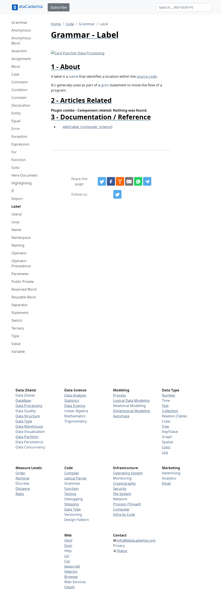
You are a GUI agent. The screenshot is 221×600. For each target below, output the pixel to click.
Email (166, 483)
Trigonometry (75, 421)
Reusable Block (23, 297)
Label (16, 206)
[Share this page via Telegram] (147, 181)
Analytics (169, 478)
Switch (16, 320)
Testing (70, 493)
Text (165, 405)
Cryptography (124, 483)
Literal (16, 214)
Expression (20, 144)
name (73, 76)
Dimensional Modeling (131, 410)
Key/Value (170, 431)
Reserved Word (23, 289)
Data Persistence (29, 442)
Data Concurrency (30, 447)
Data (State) (25, 395)
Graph (167, 436)
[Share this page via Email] (129, 181)
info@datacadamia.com (136, 540)
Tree (165, 426)
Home (56, 24)
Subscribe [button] (59, 7)
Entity (16, 113)
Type (15, 336)
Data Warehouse (29, 426)
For (14, 152)
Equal (16, 121)
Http (68, 550)
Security (119, 488)
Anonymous (21, 30)
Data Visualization (30, 431)
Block (15, 66)
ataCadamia (31, 6)
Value (16, 343)
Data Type (24, 421)
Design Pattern (76, 519)
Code (70, 24)
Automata (121, 416)
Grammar (19, 22)
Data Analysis (75, 395)
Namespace (21, 237)
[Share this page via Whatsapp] (138, 181)
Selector (71, 571)
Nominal (22, 478)
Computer (121, 509)
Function (18, 159)
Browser (71, 576)
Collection (170, 410)
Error (15, 128)
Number (168, 395)
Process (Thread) (127, 504)
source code (147, 76)
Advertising (171, 473)
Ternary (17, 328)
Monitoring (122, 478)
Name (16, 229)
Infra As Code (124, 514)
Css (67, 561)
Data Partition (27, 436)
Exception (19, 136)
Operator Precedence (21, 263)
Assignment (21, 58)
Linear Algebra (76, 410)
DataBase (23, 400)
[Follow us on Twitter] (117, 194)
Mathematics (75, 416)
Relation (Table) (174, 416)
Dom (68, 545)
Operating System (128, 473)
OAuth (69, 587)
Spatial (167, 442)
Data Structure (28, 416)
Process (119, 395)
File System (122, 493)
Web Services (75, 581)
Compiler (71, 473)
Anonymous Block (21, 41)
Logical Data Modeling (131, 400)
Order (20, 473)
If (12, 190)
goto (105, 85)
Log (165, 452)
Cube (166, 421)
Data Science (74, 405)
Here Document (24, 175)
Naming (17, 245)
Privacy (119, 545)
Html (68, 540)
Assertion (19, 51)
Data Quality (26, 410)
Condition (19, 89)
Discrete (22, 483)
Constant (18, 97)
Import (17, 198)
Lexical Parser (75, 478)
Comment (19, 82)
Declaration (20, 105)
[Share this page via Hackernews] (120, 181)
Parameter (20, 273)
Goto (15, 167)
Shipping (71, 504)
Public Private (22, 281)
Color (166, 447)
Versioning (73, 514)
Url (66, 556)
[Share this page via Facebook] (111, 181)
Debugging (73, 499)
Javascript (72, 566)
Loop (15, 222)
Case (15, 74)
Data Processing (29, 405)
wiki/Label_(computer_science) (87, 126)
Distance (23, 488)
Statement (19, 312)
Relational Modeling (129, 405)
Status (122, 550)
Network (120, 499)
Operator (19, 253)
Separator (19, 304)
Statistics (71, 400)
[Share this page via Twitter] (102, 181)
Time (166, 400)
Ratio (20, 493)
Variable (18, 351)
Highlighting (21, 183)
